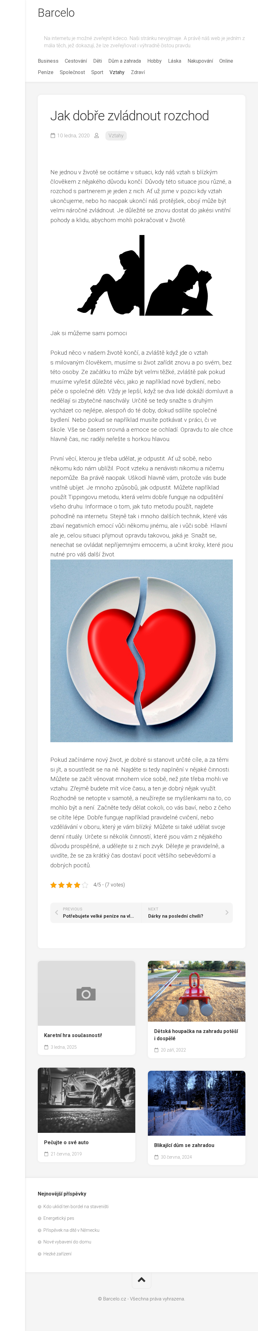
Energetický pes (58, 1218)
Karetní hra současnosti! (73, 1035)
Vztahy (117, 72)
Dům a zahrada (124, 61)
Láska (174, 61)
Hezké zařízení (57, 1253)
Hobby (154, 61)
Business (48, 61)
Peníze (45, 72)
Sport (97, 72)
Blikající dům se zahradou (184, 1145)
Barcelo (56, 13)
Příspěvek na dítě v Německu (71, 1230)
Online (226, 61)
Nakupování (200, 61)
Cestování (76, 61)
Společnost (72, 72)
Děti (97, 61)
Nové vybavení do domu (67, 1241)
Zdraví (138, 72)
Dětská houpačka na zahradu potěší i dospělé (196, 1034)
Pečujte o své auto (66, 1142)
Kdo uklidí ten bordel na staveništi (76, 1206)
